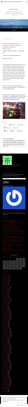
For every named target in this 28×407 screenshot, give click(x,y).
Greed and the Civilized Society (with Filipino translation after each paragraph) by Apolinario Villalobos (13, 242)
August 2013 (6, 387)
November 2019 (7, 287)
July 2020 (5, 282)
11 (4, 263)
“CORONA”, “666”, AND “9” (8, 248)
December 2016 (7, 331)
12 (7, 263)
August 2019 (6, 290)
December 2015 (7, 348)
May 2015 (5, 357)
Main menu (14, 30)
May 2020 (5, 285)
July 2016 (5, 338)
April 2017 (6, 325)
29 (17, 268)
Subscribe (6, 182)
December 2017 (7, 314)
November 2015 (7, 349)
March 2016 (6, 343)
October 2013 (6, 384)
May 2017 (5, 324)
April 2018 (6, 308)
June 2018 (6, 306)
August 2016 (6, 336)
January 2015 (6, 363)
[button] (14, 110)
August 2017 (6, 320)
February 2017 (6, 328)
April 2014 (6, 376)
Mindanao (14, 142)
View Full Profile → (6, 217)
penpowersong (14, 9)
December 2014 (7, 364)
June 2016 (6, 339)
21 (14, 266)
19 (7, 266)
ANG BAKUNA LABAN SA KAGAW (9, 224)
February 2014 (6, 378)
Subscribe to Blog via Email (9, 172)
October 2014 (6, 367)
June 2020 (6, 283)
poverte (18, 142)
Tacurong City (13, 144)
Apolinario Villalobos (10, 140)
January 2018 (6, 313)
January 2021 (6, 279)
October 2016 (6, 334)
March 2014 (6, 377)
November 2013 (7, 383)
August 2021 (6, 276)
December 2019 (7, 286)
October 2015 (6, 350)
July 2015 (5, 355)
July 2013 (5, 388)
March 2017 (6, 327)
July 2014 (5, 371)
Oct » (7, 271)
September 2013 (7, 385)
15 (17, 263)
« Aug (4, 271)
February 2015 (6, 362)
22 (17, 266)
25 (4, 268)
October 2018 (6, 300)
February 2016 (6, 345)
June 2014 (6, 373)
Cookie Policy (4, 401)
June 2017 (6, 322)
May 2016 (5, 341)
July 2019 (5, 292)
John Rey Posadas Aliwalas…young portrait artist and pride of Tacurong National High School (12, 46)
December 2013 (7, 381)
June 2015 (6, 356)
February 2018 (6, 311)
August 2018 (6, 303)
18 (4, 266)
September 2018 (7, 301)
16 (20, 263)
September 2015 (7, 352)
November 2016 (7, 332)
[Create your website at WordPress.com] (14, 1)
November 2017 (7, 315)
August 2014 (6, 370)
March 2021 (6, 278)
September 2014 (7, 369)
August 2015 (6, 353)
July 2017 (5, 321)
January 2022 (6, 275)
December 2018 (7, 299)
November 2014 (7, 366)
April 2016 (6, 342)
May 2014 (5, 374)
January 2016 (6, 346)
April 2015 (6, 359)
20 (10, 266)
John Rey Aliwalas (18, 140)
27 (10, 268)
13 (10, 263)
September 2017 (7, 318)
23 (20, 266)
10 (23, 261)
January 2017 (6, 329)
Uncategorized (10, 138)
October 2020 (6, 280)
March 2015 (6, 360)
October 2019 (6, 289)
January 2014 (6, 380)
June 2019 (6, 293)
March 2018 (6, 310)
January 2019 (6, 297)
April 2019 (6, 296)
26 (7, 268)
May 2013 (5, 391)
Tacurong (8, 144)
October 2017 (6, 317)
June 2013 (6, 390)
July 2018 (5, 304)
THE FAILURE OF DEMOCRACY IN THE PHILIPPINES (13, 222)
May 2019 (5, 294)
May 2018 (5, 307)
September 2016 (7, 335)
